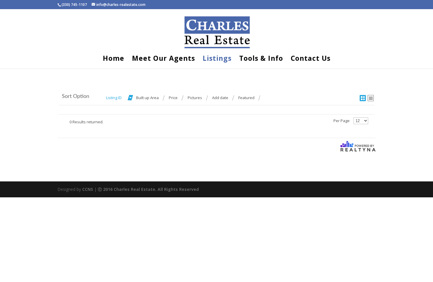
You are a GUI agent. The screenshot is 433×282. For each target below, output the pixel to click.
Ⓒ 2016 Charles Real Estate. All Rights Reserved (148, 189)
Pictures (195, 97)
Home (113, 59)
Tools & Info (261, 59)
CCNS (87, 189)
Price (173, 97)
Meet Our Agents (163, 59)
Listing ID (114, 97)
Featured (246, 97)
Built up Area (147, 97)
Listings (217, 59)
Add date (220, 97)
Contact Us (310, 59)
